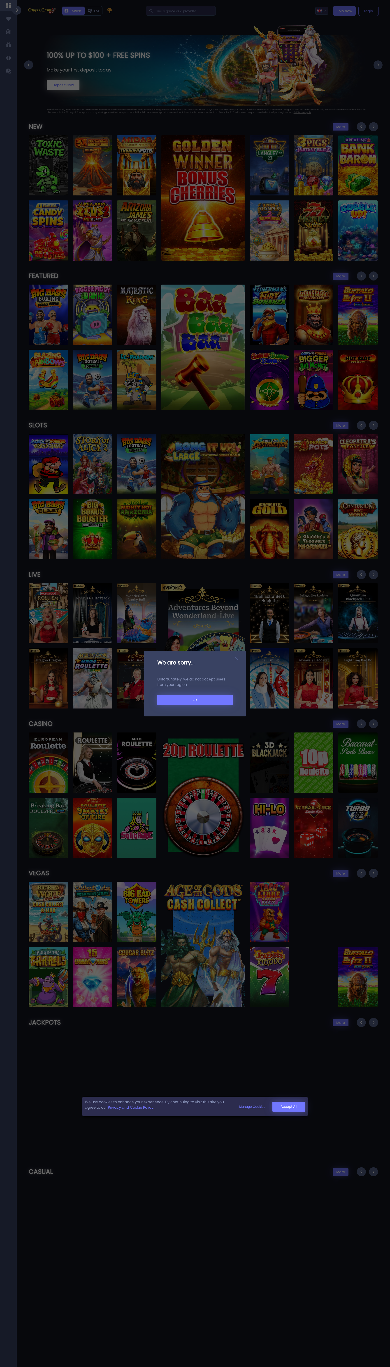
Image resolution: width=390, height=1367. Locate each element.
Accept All (289, 1106)
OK (195, 699)
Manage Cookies (252, 1106)
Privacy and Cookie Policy (130, 1107)
